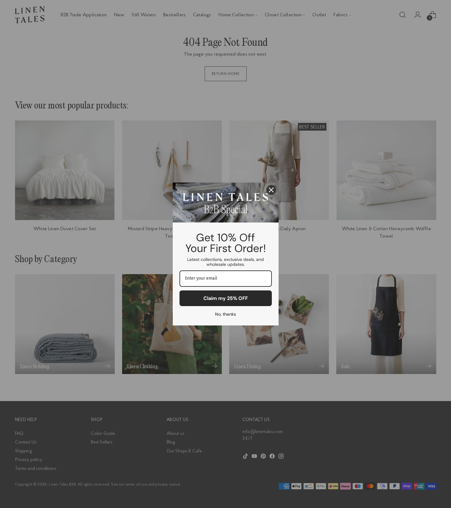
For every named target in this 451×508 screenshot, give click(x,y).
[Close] (271, 190)
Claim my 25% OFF (225, 298)
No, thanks (225, 314)
